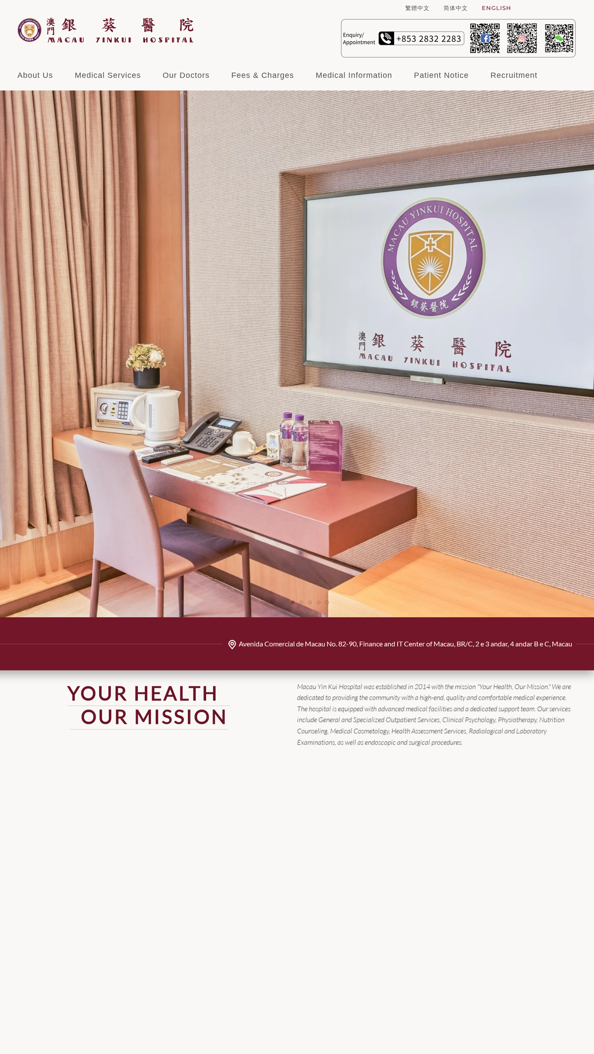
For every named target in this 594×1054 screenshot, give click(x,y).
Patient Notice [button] (441, 75)
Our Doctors (186, 75)
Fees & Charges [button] (262, 75)
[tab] (266, 602)
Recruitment (514, 75)
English (496, 8)
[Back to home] (105, 30)
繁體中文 (417, 8)
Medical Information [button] (354, 75)
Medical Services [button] (108, 75)
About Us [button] (35, 75)
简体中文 (456, 8)
